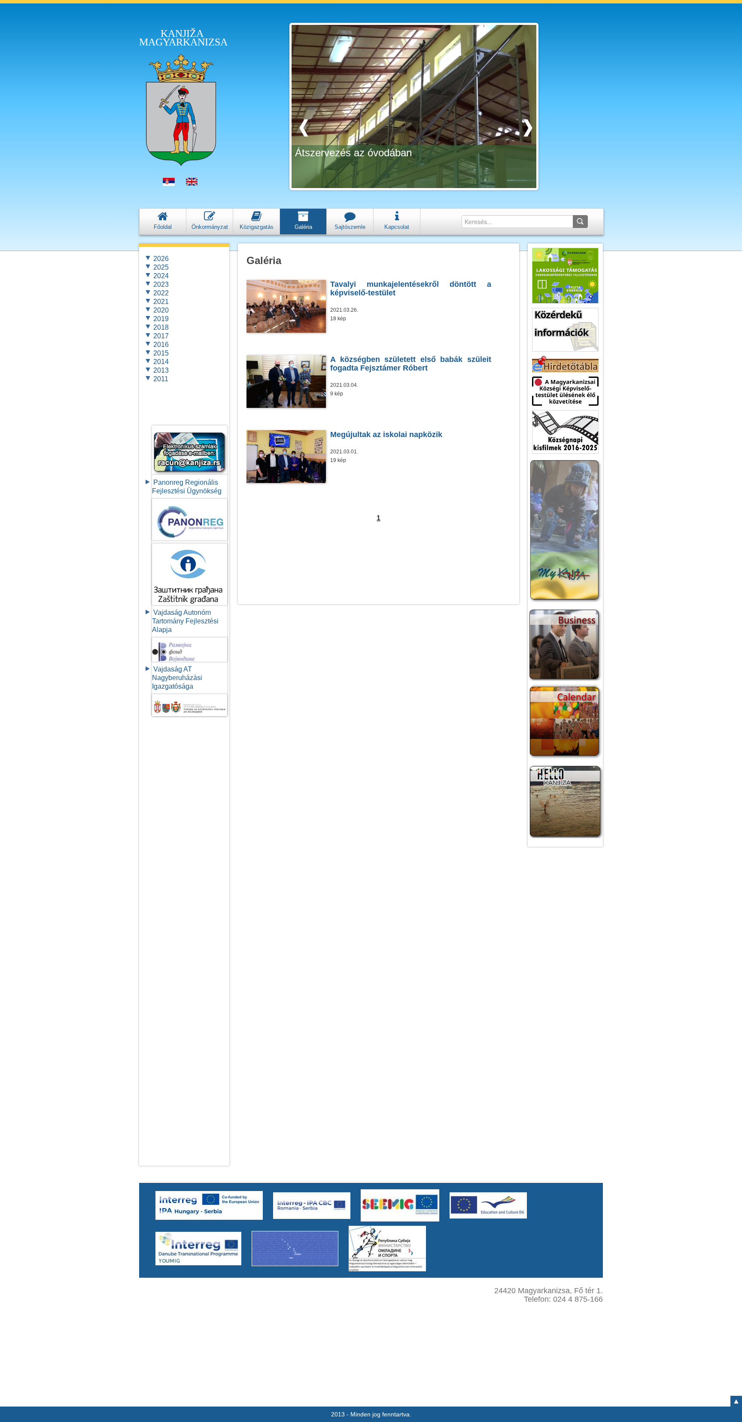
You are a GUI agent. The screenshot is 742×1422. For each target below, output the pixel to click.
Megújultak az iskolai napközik (386, 434)
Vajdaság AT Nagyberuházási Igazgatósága (177, 677)
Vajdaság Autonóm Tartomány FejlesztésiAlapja (185, 621)
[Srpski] (169, 183)
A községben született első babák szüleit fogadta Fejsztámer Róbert (410, 363)
